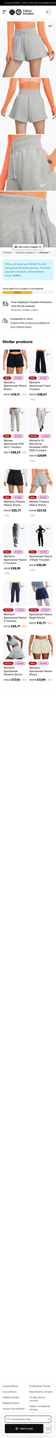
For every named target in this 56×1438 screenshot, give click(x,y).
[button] (28, 322)
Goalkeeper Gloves (39, 1386)
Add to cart (26, 1428)
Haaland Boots (10, 1397)
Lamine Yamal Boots (13, 1408)
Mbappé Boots (10, 1402)
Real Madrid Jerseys (41, 1391)
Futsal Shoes (9, 1391)
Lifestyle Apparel (25, 252)
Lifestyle (7, 252)
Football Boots (10, 1386)
